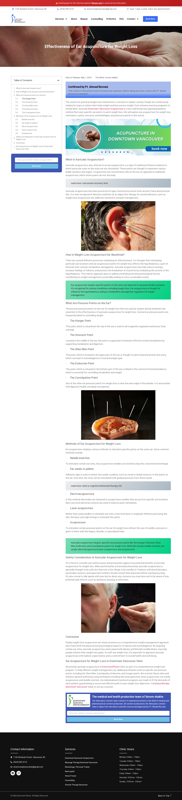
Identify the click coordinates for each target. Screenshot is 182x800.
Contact (131, 19)
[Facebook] (13, 773)
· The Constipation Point (29, 113)
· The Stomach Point (28, 102)
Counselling (97, 19)
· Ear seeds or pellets (28, 123)
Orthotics (111, 19)
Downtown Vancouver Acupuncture (105, 108)
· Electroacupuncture (28, 126)
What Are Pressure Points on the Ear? (31, 95)
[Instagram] (18, 773)
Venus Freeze (70, 776)
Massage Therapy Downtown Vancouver (81, 762)
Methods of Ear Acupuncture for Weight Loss (34, 116)
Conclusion (20, 143)
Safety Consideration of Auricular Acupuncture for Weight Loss (36, 138)
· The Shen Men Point (28, 106)
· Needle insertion (27, 119)
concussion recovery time (95, 183)
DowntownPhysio (110, 666)
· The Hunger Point (27, 99)
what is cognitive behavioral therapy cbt (102, 486)
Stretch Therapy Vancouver (76, 785)
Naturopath (70, 771)
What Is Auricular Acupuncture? (28, 88)
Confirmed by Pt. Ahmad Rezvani (88, 86)
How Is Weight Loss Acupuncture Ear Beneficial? (35, 92)
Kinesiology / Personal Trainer (77, 767)
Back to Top (164, 795)
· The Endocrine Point (28, 109)
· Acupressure (25, 133)
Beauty (84, 19)
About (74, 19)
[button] (58, 80)
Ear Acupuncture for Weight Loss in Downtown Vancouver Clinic (34, 147)
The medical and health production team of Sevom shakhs (127, 696)
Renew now (97, 3)
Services (59, 19)
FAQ (121, 19)
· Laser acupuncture (28, 130)
